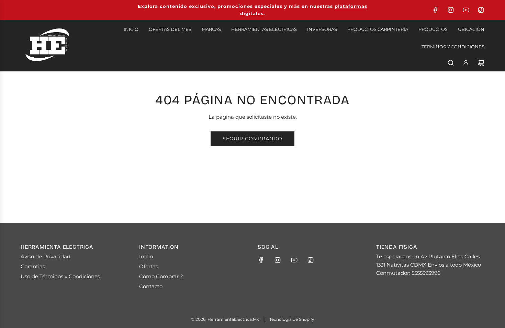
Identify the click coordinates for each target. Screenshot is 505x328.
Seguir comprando (252, 139)
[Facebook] (435, 10)
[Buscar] (450, 62)
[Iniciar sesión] (465, 62)
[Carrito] (481, 62)
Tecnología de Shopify (291, 319)
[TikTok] (481, 10)
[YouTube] (465, 10)
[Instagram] (450, 10)
